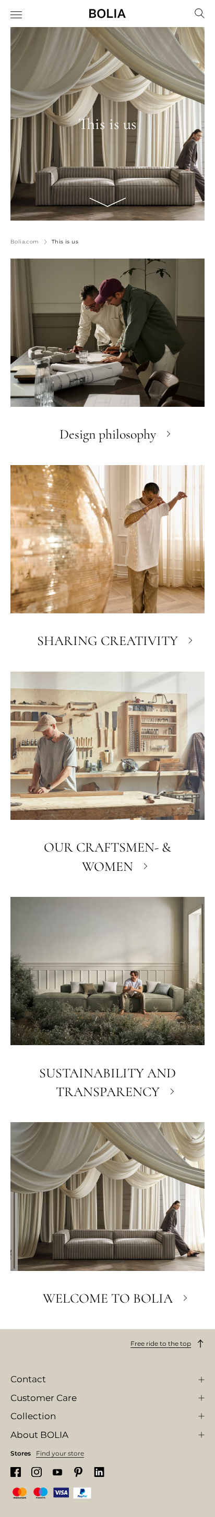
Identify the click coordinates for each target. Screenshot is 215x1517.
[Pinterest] (78, 1472)
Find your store (60, 1453)
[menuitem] (17, 15)
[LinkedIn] (99, 1472)
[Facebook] (15, 1472)
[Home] (107, 13)
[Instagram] (36, 1472)
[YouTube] (57, 1472)
